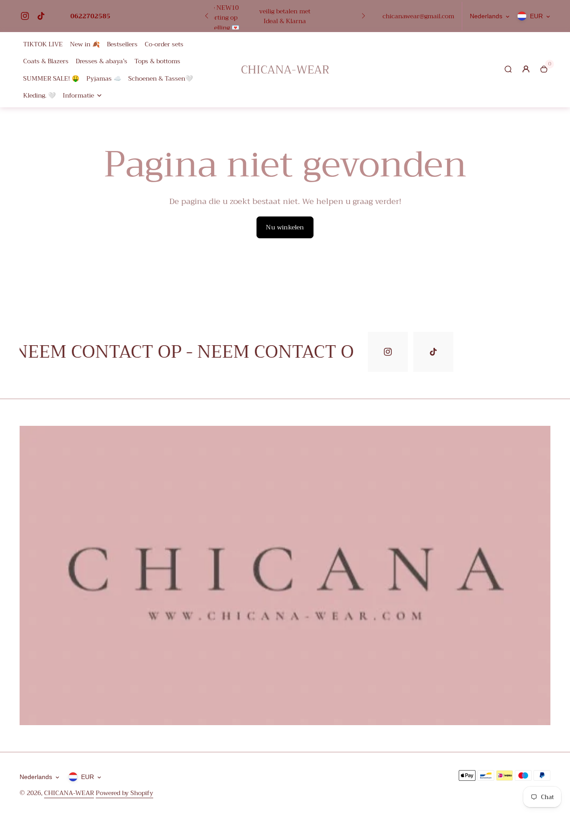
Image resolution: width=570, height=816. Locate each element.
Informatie (78, 95)
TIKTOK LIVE (43, 44)
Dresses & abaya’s (101, 61)
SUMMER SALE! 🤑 (51, 78)
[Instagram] (25, 16)
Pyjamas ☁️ (103, 78)
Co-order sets (164, 44)
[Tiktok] (41, 16)
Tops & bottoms (157, 61)
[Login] (526, 69)
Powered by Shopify (124, 792)
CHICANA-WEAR (69, 792)
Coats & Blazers (46, 61)
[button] (206, 16)
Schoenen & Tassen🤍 (160, 78)
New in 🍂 (85, 44)
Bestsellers (122, 44)
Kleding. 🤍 (39, 95)
